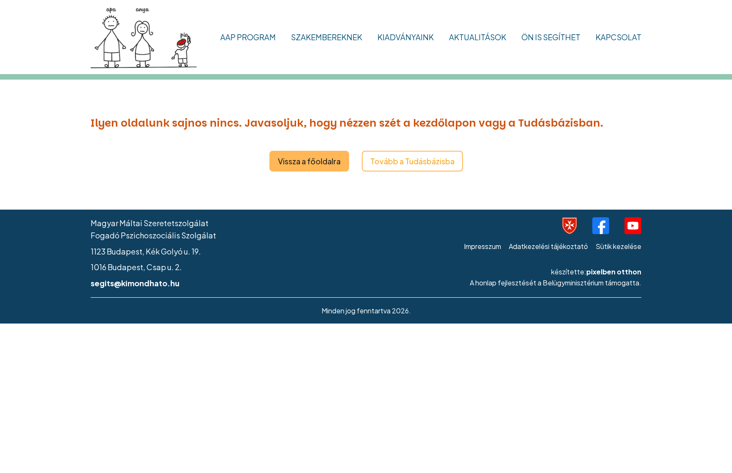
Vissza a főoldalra (309, 161)
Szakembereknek (326, 37)
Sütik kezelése (618, 246)
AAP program (248, 37)
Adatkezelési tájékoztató (548, 246)
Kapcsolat (618, 37)
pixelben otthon (613, 271)
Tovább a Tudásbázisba (412, 161)
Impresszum (482, 246)
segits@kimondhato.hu (135, 283)
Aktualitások (477, 37)
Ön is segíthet (550, 37)
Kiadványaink (405, 37)
